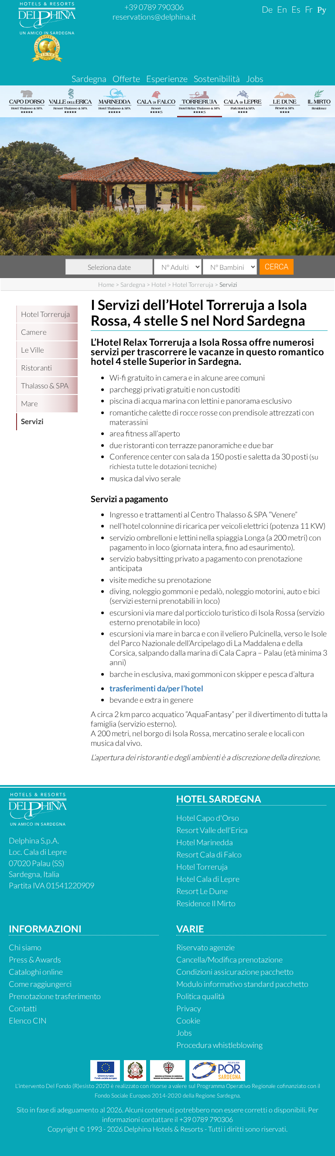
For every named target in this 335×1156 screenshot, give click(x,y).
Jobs (254, 78)
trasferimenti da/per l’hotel (156, 688)
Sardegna (89, 78)
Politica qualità (200, 996)
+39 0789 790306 (154, 7)
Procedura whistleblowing (219, 1045)
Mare (29, 403)
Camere (34, 332)
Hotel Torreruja (192, 284)
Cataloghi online (36, 971)
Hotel (158, 284)
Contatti (23, 1008)
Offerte (126, 78)
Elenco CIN (28, 1020)
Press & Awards (35, 959)
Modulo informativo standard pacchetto (242, 984)
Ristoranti (36, 367)
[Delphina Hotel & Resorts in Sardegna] (38, 822)
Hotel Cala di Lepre (207, 879)
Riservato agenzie (205, 947)
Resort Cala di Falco (209, 854)
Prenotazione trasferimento (55, 996)
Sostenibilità (217, 78)
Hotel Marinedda (204, 842)
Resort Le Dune (202, 891)
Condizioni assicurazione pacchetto (235, 971)
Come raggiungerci (40, 984)
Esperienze (167, 78)
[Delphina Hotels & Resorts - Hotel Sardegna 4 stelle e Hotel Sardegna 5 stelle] (46, 31)
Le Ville (32, 349)
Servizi (32, 421)
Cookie (188, 1020)
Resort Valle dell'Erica (212, 830)
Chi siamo (25, 947)
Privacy (188, 1008)
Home (106, 284)
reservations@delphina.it (154, 16)
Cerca (276, 266)
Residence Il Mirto (206, 903)
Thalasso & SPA (44, 385)
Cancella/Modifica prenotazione (229, 959)
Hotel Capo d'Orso (207, 818)
